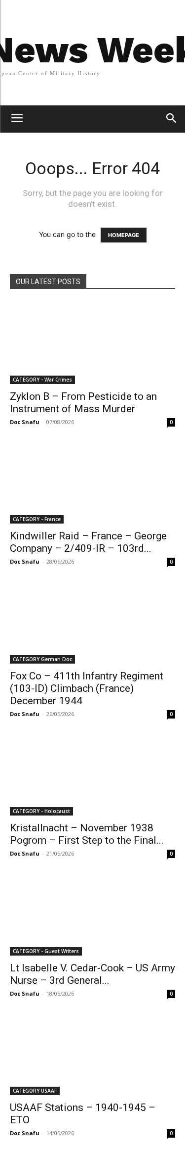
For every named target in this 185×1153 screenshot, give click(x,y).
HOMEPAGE (123, 235)
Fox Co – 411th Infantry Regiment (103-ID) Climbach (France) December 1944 (86, 688)
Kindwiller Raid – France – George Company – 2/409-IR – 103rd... (88, 542)
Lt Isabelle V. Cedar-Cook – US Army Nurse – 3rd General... (92, 974)
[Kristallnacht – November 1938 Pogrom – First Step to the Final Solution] (92, 775)
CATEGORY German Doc (42, 659)
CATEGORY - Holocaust (41, 811)
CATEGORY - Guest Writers (46, 951)
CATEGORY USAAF (35, 1090)
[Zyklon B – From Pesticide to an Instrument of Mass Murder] (92, 343)
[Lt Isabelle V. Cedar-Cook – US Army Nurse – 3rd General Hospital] (92, 914)
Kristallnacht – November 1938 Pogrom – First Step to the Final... (87, 834)
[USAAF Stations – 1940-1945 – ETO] (92, 1054)
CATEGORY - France (37, 519)
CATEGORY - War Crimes (42, 379)
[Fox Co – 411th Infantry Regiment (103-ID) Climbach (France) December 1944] (92, 622)
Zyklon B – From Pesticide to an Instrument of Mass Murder (83, 402)
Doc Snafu (24, 422)
